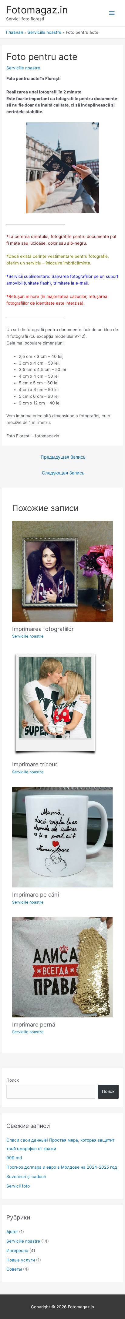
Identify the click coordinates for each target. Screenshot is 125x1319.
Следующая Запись (63, 473)
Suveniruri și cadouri (26, 1176)
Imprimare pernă (33, 1024)
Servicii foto (18, 1186)
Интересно (17, 1250)
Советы (14, 1269)
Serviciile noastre (23, 67)
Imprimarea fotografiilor (43, 628)
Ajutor (12, 1231)
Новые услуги (20, 1260)
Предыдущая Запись (63, 457)
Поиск (12, 1080)
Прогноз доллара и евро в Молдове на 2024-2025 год (61, 1167)
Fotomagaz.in (37, 10)
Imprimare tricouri (35, 764)
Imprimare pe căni (35, 894)
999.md (14, 1157)
